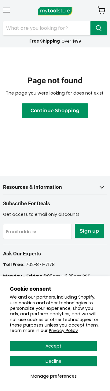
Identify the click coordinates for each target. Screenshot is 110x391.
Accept (53, 346)
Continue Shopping (55, 110)
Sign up (89, 231)
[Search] (98, 28)
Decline (53, 361)
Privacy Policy (63, 330)
